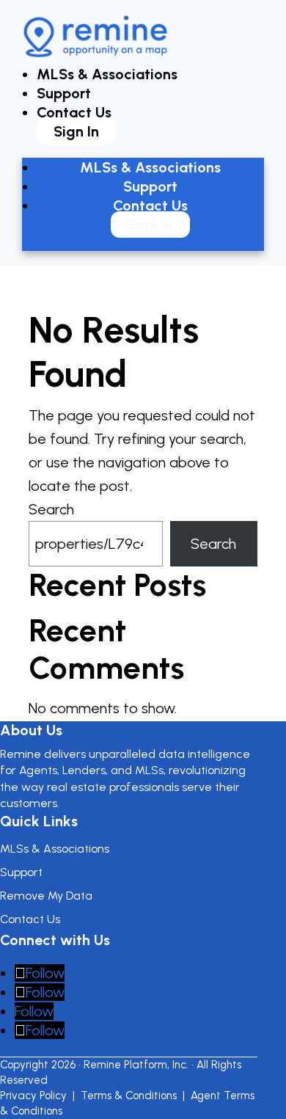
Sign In (76, 131)
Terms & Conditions (129, 1095)
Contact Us (74, 112)
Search (51, 509)
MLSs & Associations (107, 74)
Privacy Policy (33, 1095)
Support (64, 93)
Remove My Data (46, 896)
